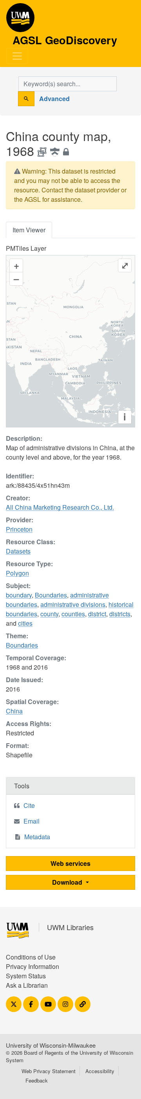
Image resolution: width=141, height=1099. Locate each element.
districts (119, 613)
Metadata (37, 836)
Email (32, 821)
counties (73, 613)
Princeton (19, 529)
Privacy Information (32, 966)
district (97, 613)
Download (68, 882)
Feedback (36, 1080)
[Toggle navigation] (17, 56)
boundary (19, 594)
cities (25, 623)
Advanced (54, 98)
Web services (70, 863)
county (49, 613)
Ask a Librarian (27, 985)
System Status (26, 975)
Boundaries (51, 594)
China (14, 710)
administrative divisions (72, 604)
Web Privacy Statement (49, 1071)
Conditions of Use (31, 956)
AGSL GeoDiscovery (20, 20)
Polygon (17, 573)
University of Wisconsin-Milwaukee (51, 1045)
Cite (29, 805)
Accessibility (99, 1071)
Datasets (18, 551)
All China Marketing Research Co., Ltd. (60, 507)
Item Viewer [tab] (29, 229)
